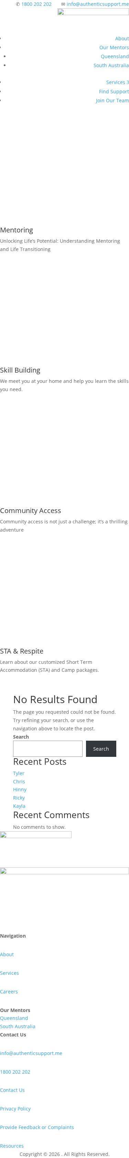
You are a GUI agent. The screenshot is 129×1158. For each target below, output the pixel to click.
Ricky (19, 797)
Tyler (18, 773)
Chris (19, 781)
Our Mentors (114, 47)
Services (117, 82)
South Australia (111, 65)
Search (21, 736)
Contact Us (12, 1090)
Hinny (19, 789)
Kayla (19, 806)
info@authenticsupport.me (98, 4)
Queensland (115, 56)
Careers (9, 991)
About (122, 38)
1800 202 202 (36, 4)
